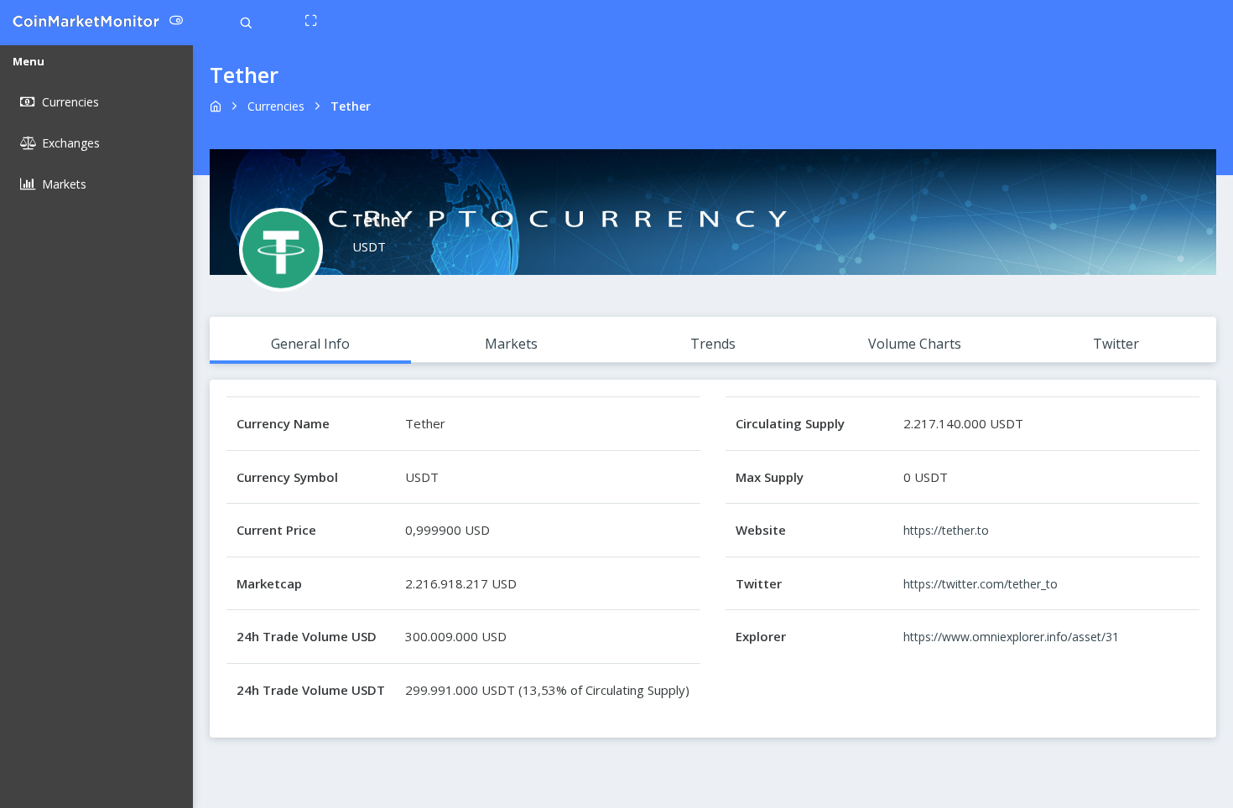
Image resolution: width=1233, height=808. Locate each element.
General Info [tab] (310, 343)
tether (350, 106)
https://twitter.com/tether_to (980, 584)
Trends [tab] (713, 343)
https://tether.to (946, 530)
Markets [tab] (511, 343)
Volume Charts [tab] (914, 343)
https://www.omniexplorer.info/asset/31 (1011, 637)
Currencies (275, 106)
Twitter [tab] (1116, 343)
